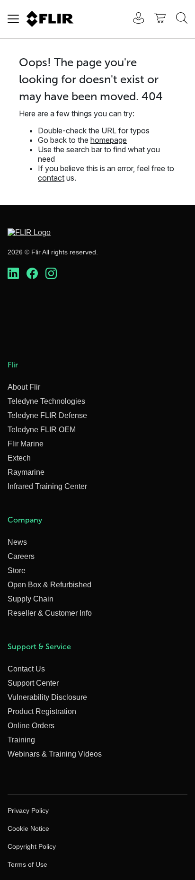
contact (51, 178)
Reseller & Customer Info (50, 613)
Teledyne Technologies (46, 401)
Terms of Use (27, 864)
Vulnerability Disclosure (47, 697)
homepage (108, 140)
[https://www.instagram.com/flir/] (51, 273)
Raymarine (26, 472)
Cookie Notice (28, 828)
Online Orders (31, 726)
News (17, 542)
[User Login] (133, 19)
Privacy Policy (28, 810)
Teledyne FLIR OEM (42, 430)
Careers (21, 556)
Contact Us (26, 669)
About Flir (24, 387)
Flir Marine (26, 444)
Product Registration (42, 711)
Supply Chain (30, 599)
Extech (19, 458)
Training (21, 740)
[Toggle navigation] (13, 19)
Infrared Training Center (47, 486)
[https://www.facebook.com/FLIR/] (32, 273)
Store (17, 570)
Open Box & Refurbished (49, 585)
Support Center (33, 683)
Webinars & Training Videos (55, 754)
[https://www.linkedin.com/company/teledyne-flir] (13, 273)
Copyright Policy (32, 846)
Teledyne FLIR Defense (47, 415)
